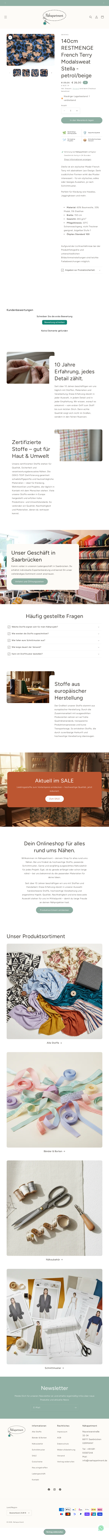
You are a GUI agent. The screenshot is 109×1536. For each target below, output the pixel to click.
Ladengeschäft (38, 1474)
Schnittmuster (53, 1368)
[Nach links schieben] (9, 73)
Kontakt (35, 1480)
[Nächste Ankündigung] (104, 3)
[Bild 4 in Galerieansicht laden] (44, 73)
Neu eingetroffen (40, 1468)
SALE (34, 1456)
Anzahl (64, 105)
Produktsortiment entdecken (54, 910)
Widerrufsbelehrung (66, 1450)
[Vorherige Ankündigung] (5, 3)
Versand (76, 88)
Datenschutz (63, 1444)
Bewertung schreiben (54, 322)
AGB (59, 1438)
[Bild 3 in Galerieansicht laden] (35, 73)
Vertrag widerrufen (65, 1462)
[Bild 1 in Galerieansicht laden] (17, 73)
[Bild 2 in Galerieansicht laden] (26, 73)
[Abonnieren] (75, 1407)
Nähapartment (18, 1522)
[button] (6, 17)
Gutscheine (37, 1462)
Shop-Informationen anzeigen (77, 159)
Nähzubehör (53, 1259)
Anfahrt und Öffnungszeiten (29, 581)
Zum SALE (54, 799)
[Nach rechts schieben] (51, 73)
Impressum (62, 1432)
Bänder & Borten (53, 1151)
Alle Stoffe (53, 1042)
